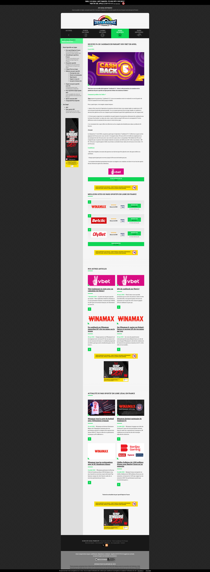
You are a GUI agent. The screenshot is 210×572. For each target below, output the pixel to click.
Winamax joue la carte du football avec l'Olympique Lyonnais (101, 420)
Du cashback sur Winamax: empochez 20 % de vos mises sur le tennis (101, 329)
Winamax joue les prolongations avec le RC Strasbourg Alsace (100, 463)
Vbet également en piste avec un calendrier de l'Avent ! (100, 290)
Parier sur (134, 205)
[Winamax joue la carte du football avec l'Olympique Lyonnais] (101, 408)
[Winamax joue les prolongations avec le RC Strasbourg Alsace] (101, 451)
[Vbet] (116, 69)
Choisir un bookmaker (76, 75)
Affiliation (107, 543)
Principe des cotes (74, 73)
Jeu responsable (115, 543)
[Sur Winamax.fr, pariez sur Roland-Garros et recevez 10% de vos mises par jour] (130, 318)
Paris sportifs (116, 244)
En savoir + (141, 570)
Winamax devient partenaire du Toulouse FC (129, 420)
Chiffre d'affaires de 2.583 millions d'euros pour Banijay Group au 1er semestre (130, 464)
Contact (123, 543)
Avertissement (99, 543)
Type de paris (73, 77)
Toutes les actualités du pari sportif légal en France (116, 494)
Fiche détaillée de (116, 179)
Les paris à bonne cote (76, 81)
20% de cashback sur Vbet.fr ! (128, 289)
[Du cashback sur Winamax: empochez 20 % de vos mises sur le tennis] (101, 318)
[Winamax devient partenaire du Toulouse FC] (130, 408)
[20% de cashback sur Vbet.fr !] (130, 280)
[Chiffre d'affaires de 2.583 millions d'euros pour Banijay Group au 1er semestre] (130, 451)
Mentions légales (89, 543)
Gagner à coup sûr (74, 79)
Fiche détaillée (134, 209)
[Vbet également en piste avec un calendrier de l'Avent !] (101, 280)
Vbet (89, 98)
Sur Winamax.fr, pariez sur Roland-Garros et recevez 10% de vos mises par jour (130, 329)
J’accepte (148, 570)
